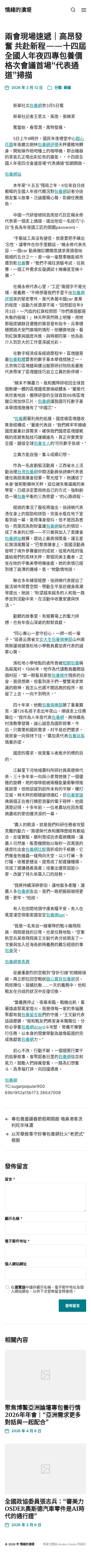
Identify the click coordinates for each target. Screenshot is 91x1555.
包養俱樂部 (52, 705)
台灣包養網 (27, 471)
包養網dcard (33, 1027)
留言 (10, 1179)
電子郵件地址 (17, 1241)
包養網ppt (55, 915)
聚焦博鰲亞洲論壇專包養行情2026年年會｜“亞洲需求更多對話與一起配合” (43, 1415)
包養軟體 (17, 359)
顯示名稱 (13, 1219)
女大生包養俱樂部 (55, 639)
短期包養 (71, 663)
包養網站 (13, 174)
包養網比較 (35, 849)
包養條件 (60, 675)
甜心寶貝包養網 (60, 979)
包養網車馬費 (17, 961)
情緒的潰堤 (18, 9)
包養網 (36, 105)
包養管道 (75, 795)
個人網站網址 (16, 1264)
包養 (21, 263)
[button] (73, 9)
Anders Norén (67, 1544)
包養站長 (76, 735)
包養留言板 (31, 1014)
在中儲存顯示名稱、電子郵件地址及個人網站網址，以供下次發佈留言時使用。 (47, 1289)
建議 (67, 87)
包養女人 (42, 443)
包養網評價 (48, 144)
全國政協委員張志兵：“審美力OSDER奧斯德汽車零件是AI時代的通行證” (44, 1509)
